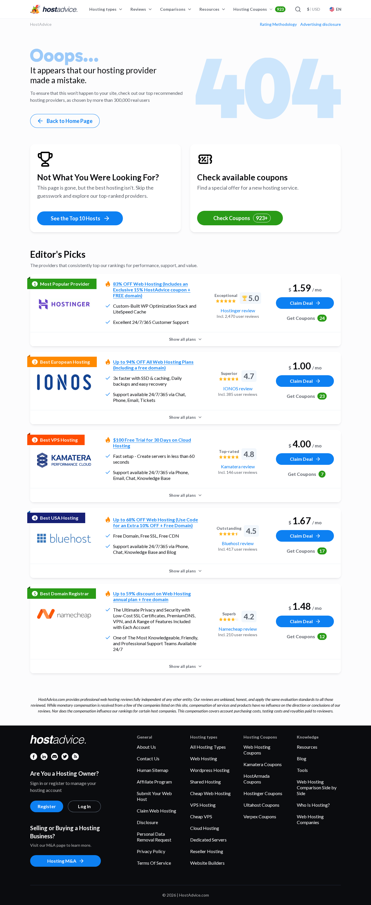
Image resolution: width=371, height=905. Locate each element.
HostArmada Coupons (256, 778)
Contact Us (148, 758)
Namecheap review (238, 629)
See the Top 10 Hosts (75, 218)
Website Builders (207, 863)
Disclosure (147, 822)
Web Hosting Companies (310, 819)
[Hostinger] (64, 304)
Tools (302, 770)
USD (313, 9)
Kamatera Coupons (262, 764)
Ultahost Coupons (261, 805)
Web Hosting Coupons (256, 749)
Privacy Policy (151, 851)
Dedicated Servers (208, 839)
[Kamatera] (64, 460)
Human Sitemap (152, 770)
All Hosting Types (208, 747)
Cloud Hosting (204, 828)
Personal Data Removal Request (154, 836)
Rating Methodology (278, 24)
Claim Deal (301, 303)
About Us (146, 747)
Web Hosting (203, 758)
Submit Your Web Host (154, 796)
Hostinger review (238, 310)
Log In (84, 806)
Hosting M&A (61, 861)
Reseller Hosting (206, 851)
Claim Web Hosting (156, 810)
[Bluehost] (64, 538)
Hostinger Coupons (262, 793)
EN (338, 9)
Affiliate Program (154, 781)
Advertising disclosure (320, 24)
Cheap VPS (201, 816)
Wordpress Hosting (210, 770)
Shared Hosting (205, 781)
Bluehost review (238, 543)
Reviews (138, 9)
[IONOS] (64, 382)
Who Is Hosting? (313, 805)
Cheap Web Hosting (210, 793)
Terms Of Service (154, 863)
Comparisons (173, 9)
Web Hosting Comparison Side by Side (317, 787)
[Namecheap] (64, 614)
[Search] (297, 9)
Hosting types (103, 9)
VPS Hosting (203, 805)
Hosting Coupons (258, 9)
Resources (209, 9)
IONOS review (237, 388)
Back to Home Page (69, 121)
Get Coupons (306, 318)
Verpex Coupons (259, 816)
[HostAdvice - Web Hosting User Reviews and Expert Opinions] (54, 9)
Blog (301, 758)
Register (47, 806)
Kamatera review (238, 466)
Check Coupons (240, 218)
